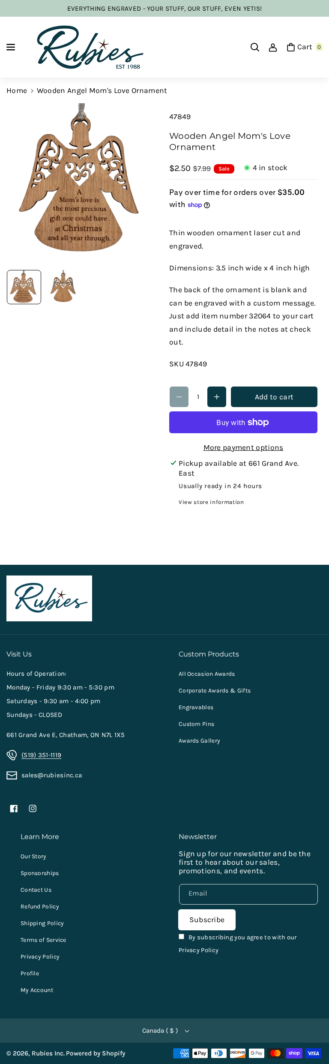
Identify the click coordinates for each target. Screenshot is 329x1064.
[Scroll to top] (309, 1036)
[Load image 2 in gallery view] (63, 287)
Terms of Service (43, 940)
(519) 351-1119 (41, 755)
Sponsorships (40, 873)
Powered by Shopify (95, 1053)
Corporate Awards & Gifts (215, 690)
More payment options (243, 447)
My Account (37, 990)
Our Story (34, 856)
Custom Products (209, 654)
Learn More (40, 836)
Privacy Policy (40, 956)
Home (16, 90)
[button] (11, 47)
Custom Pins (196, 724)
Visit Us (19, 654)
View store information (211, 502)
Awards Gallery (199, 740)
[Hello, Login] (272, 47)
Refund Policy (40, 906)
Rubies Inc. (48, 1053)
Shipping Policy (42, 923)
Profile (30, 973)
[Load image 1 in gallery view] (24, 287)
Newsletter (198, 836)
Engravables (196, 707)
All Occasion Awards (207, 673)
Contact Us (36, 889)
